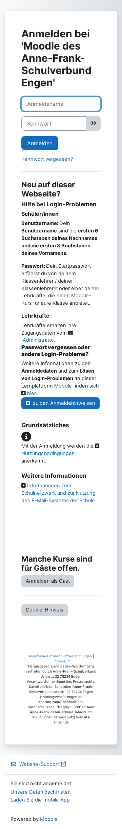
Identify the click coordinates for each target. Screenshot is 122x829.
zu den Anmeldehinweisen (62, 403)
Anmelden (40, 143)
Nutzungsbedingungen (48, 453)
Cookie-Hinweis (44, 610)
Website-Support (39, 764)
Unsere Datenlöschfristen (41, 792)
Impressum (61, 661)
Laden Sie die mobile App (40, 800)
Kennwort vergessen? (47, 159)
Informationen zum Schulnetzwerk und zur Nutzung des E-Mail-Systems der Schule (58, 493)
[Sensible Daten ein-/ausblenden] (93, 123)
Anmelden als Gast (48, 581)
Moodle (49, 819)
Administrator (38, 340)
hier (31, 393)
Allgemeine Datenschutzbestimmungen (60, 656)
